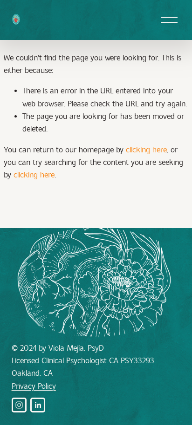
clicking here (146, 149)
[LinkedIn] (37, 405)
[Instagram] (19, 405)
